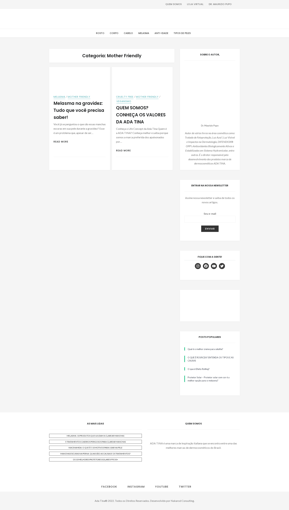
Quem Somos (173, 4)
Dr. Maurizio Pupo (220, 4)
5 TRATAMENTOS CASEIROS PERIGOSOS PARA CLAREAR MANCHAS (95, 442)
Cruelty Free (124, 96)
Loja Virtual (195, 4)
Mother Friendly (79, 96)
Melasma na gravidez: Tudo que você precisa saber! (79, 110)
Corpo (114, 33)
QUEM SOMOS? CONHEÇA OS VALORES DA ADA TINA (141, 115)
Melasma (143, 33)
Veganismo (123, 101)
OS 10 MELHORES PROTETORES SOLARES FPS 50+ (95, 459)
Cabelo (128, 33)
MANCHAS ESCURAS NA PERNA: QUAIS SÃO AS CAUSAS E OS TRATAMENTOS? (95, 453)
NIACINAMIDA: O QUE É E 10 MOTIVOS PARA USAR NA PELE (95, 447)
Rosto (100, 33)
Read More (61, 141)
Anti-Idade (161, 33)
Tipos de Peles (182, 33)
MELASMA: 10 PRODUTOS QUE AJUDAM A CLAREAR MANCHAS (95, 435)
